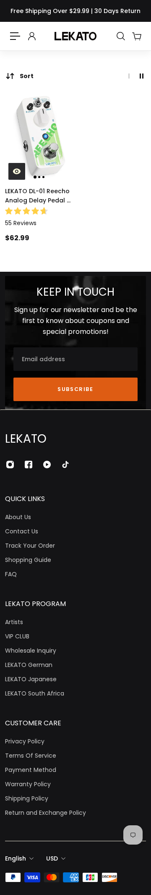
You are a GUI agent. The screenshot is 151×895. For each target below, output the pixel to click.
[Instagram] (10, 464)
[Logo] (75, 36)
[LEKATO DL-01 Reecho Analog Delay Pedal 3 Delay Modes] (39, 137)
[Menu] (15, 36)
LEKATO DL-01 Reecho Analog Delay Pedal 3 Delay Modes (37, 196)
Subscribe (75, 389)
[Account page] (31, 36)
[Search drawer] (120, 36)
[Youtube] (47, 464)
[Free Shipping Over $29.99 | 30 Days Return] (75, 11)
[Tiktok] (65, 464)
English (15, 858)
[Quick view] (16, 171)
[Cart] (136, 36)
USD (52, 858)
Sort (27, 76)
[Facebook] (28, 464)
